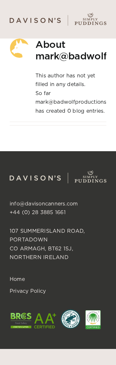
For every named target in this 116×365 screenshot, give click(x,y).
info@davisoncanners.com (44, 203)
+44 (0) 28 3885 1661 (38, 212)
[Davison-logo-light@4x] (58, 173)
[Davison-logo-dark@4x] (58, 15)
